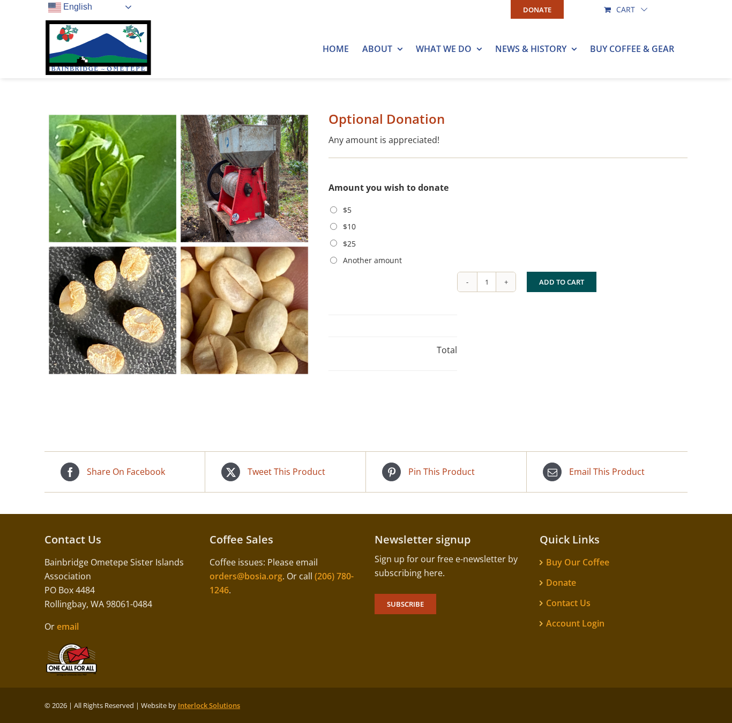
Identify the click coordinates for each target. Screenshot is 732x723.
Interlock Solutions (209, 705)
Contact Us (568, 603)
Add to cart (561, 282)
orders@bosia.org (246, 576)
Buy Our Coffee (577, 562)
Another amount (372, 260)
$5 (347, 210)
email (68, 626)
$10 (349, 226)
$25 (349, 243)
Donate (561, 582)
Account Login (575, 623)
